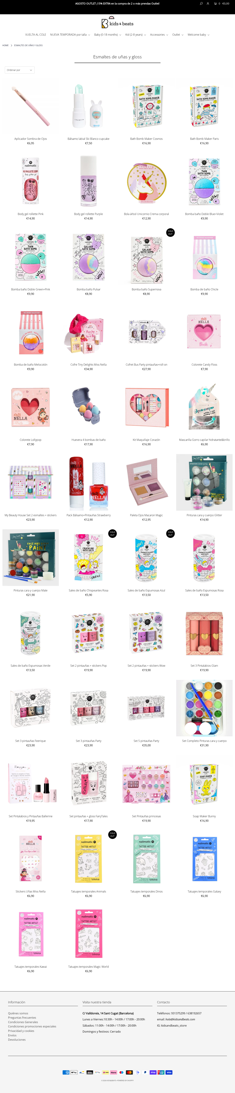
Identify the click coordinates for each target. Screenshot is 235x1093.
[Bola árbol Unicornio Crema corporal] (146, 181)
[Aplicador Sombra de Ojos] (30, 106)
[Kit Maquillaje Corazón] (146, 407)
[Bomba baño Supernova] (146, 256)
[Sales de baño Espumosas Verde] (30, 633)
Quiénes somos (18, 1013)
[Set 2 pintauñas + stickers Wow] (146, 633)
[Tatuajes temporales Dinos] (146, 858)
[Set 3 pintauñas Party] (88, 708)
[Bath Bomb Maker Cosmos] (146, 106)
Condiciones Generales (23, 1022)
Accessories (157, 34)
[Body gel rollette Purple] (88, 181)
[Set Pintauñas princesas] (146, 783)
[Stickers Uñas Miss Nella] (30, 858)
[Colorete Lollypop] (30, 407)
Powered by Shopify (125, 1080)
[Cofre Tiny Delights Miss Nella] (88, 331)
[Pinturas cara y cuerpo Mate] (30, 557)
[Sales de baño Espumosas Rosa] (204, 557)
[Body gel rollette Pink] (30, 181)
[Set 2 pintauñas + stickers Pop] (88, 633)
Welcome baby (197, 34)
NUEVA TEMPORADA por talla (68, 34)
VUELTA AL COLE (35, 34)
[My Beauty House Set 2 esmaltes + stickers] (30, 482)
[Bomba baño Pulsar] (88, 256)
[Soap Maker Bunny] (204, 783)
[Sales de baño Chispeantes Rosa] (88, 557)
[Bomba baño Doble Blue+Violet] (204, 181)
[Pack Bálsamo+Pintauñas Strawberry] (88, 482)
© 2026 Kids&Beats (108, 1080)
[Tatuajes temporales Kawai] (30, 934)
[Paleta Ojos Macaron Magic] (146, 482)
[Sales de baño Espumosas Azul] (146, 557)
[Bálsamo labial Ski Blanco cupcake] (88, 106)
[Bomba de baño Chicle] (204, 256)
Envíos (12, 1035)
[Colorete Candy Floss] (204, 331)
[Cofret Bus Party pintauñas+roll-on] (146, 331)
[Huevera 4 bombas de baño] (88, 407)
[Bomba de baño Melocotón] (30, 331)
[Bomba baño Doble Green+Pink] (30, 256)
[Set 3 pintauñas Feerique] (30, 708)
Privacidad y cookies (21, 1031)
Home (5, 45)
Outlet (176, 34)
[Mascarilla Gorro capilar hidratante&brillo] (204, 407)
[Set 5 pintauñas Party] (146, 708)
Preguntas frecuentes (22, 1018)
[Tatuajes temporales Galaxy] (204, 858)
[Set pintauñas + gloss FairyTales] (88, 783)
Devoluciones (17, 1040)
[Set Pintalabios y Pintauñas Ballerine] (30, 783)
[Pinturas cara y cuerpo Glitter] (204, 482)
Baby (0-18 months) (106, 34)
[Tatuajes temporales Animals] (88, 858)
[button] (221, 10)
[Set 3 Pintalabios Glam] (204, 633)
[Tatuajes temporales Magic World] (88, 934)
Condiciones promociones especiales (32, 1026)
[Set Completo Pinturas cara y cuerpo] (204, 708)
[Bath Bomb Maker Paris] (204, 106)
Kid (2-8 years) (134, 34)
